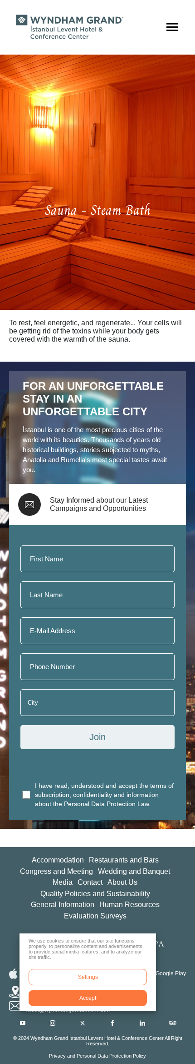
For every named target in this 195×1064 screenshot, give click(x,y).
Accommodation (58, 860)
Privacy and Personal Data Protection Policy (97, 1056)
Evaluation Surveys (95, 916)
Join (97, 737)
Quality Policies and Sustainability (95, 894)
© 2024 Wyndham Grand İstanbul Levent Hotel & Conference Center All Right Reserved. (97, 1040)
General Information (62, 904)
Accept (87, 998)
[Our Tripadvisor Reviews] (172, 1023)
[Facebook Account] (112, 1023)
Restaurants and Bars (124, 860)
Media (63, 882)
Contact (90, 882)
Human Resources (129, 904)
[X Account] (82, 1023)
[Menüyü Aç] (172, 27)
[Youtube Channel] (22, 1023)
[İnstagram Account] (52, 1023)
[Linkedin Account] (142, 1023)
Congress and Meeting (56, 871)
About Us (122, 882)
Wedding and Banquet (134, 871)
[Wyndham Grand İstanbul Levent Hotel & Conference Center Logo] (68, 27)
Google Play (171, 973)
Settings (88, 977)
